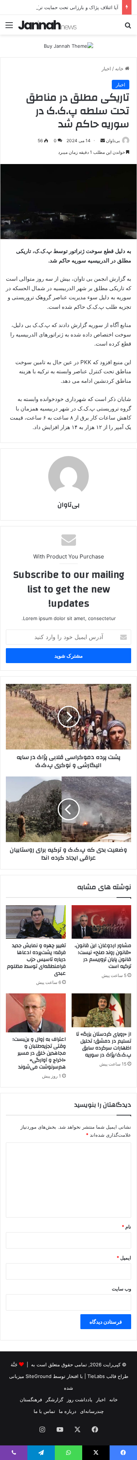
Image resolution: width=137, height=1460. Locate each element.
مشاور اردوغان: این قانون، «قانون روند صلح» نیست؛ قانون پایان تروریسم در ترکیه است (103, 956)
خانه (120, 68)
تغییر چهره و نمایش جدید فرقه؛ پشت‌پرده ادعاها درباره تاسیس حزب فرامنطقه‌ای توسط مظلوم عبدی (36, 959)
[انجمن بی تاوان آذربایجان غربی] (47, 25)
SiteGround (39, 1376)
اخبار (106, 68)
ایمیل (124, 1258)
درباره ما (67, 1411)
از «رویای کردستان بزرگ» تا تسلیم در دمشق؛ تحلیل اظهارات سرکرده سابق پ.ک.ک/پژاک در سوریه (103, 1044)
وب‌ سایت (121, 1289)
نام (126, 1227)
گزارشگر (54, 1399)
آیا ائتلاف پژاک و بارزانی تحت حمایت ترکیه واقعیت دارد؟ (61, 7)
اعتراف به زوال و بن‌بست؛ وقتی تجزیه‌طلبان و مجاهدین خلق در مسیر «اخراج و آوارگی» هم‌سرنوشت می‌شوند (39, 1053)
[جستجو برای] (128, 27)
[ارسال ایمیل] (102, 140)
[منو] (9, 27)
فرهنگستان (31, 1399)
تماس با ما (44, 1411)
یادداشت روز (79, 1399)
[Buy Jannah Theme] (68, 45)
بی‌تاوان (113, 140)
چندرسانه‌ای (92, 1411)
